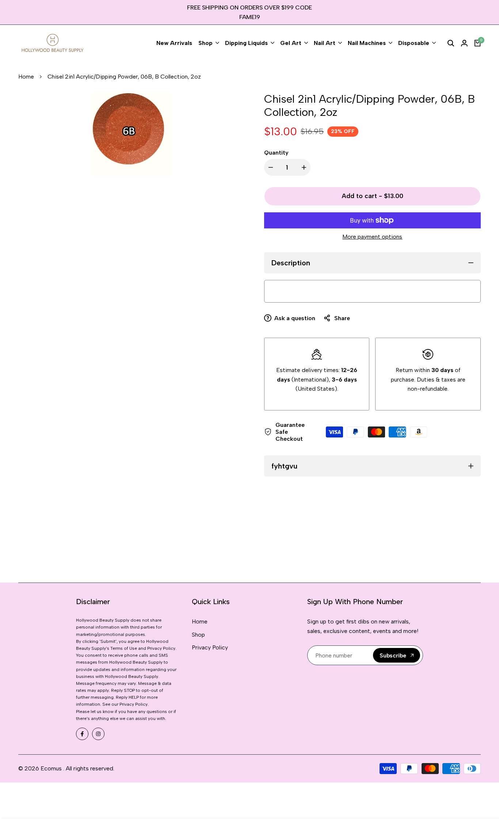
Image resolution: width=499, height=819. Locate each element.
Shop (198, 634)
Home (26, 76)
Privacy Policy (210, 647)
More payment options (372, 236)
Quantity (276, 152)
